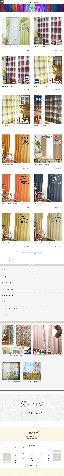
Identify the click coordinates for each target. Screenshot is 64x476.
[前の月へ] (3, 444)
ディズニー (5, 314)
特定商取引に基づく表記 (18, 473)
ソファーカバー (6, 302)
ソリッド (4, 270)
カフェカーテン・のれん (9, 308)
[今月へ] (15, 443)
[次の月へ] (61, 444)
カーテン (4, 276)
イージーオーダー (7, 295)
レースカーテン (6, 282)
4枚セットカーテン (8, 289)
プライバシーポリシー (8, 473)
